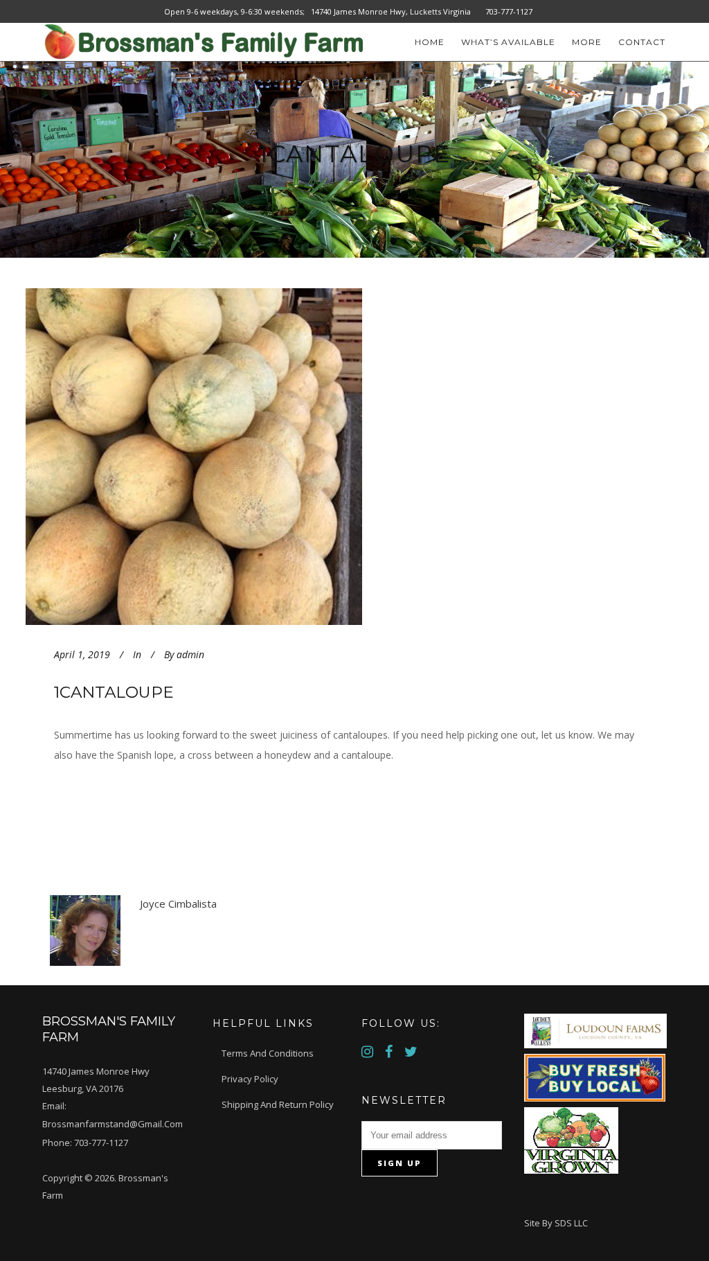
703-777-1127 (101, 1142)
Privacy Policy (250, 1079)
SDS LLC (571, 1223)
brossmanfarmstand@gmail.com (112, 1124)
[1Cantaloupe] (236, 456)
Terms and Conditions (268, 1053)
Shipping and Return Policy (278, 1104)
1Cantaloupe (114, 692)
